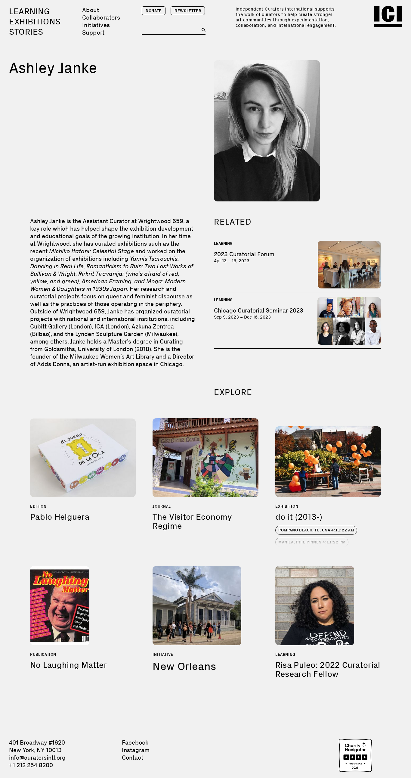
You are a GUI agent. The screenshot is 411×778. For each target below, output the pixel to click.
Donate (154, 10)
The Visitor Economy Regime (192, 521)
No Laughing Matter (68, 665)
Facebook (135, 742)
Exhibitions (34, 21)
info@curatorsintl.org (37, 757)
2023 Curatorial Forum (244, 254)
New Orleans (184, 666)
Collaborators (101, 17)
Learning (29, 11)
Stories (26, 32)
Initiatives (96, 25)
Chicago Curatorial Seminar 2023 (258, 310)
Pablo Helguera (59, 517)
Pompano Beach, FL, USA (316, 530)
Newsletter (188, 10)
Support (93, 32)
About (90, 10)
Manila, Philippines (312, 542)
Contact (132, 757)
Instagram (136, 750)
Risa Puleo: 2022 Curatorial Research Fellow (327, 669)
